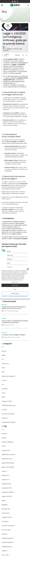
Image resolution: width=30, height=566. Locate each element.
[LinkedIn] (13, 1)
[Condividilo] (23, 55)
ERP (5, 310)
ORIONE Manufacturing (9, 405)
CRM (3, 368)
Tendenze (5, 418)
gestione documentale (8, 467)
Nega (15, 289)
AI (5, 47)
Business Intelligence (8, 442)
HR (3, 384)
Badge (4, 325)
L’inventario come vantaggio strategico (13, 334)
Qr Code (12, 325)
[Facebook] (15, 1)
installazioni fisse (7, 484)
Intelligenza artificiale (12, 48)
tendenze (5, 550)
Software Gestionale (8, 542)
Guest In (4, 471)
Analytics (5, 433)
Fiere (8, 325)
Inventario (17, 337)
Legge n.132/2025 (7, 496)
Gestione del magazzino (9, 337)
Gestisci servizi (14, 282)
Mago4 (4, 500)
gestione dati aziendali (8, 463)
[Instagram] (17, 1)
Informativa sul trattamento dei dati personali (18, 296)
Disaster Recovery (7, 458)
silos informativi (6, 530)
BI (3, 310)
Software (5, 534)
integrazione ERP (7, 488)
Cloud (4, 446)
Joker (4, 393)
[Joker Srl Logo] (15, 5)
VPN (3, 559)
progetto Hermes (7, 517)
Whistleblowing (6, 563)
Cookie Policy (5, 296)
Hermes (4, 380)
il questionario (18, 238)
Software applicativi (8, 538)
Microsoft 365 (6, 509)
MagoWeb (5, 504)
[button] (28, 269)
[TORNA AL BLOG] (3, 55)
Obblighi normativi (7, 401)
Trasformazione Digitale (12, 310)
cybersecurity (6, 450)
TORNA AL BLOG (6, 55)
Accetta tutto (15, 285)
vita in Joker (6, 555)
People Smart (6, 513)
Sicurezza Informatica (8, 414)
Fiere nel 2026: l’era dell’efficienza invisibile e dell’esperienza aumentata (15, 321)
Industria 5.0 (6, 479)
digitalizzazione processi (9, 454)
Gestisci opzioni (15, 293)
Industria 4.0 (6, 475)
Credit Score (5, 363)
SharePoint (5, 521)
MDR (4, 397)
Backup (4, 351)
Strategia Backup (7, 546)
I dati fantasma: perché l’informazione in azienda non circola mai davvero (14, 307)
